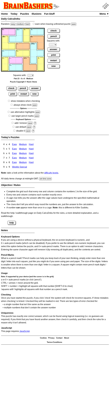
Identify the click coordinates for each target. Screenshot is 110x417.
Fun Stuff (49, 13)
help (11, 223)
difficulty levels (51, 173)
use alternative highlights (22, 112)
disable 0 (20, 131)
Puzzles (24, 13)
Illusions (36, 13)
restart (23, 94)
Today (13, 13)
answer (35, 88)
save (74, 24)
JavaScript (24, 331)
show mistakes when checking (25, 101)
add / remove (20, 123)
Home (4, 13)
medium (20, 24)
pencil (23, 88)
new (34, 94)
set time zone (45, 179)
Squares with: (19, 75)
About (66, 338)
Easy (14, 144)
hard (28, 24)
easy (13, 24)
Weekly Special (19, 167)
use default (20, 127)
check (11, 88)
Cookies (43, 338)
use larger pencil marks (22, 116)
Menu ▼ (104, 13)
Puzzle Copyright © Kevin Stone (23, 82)
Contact (59, 338)
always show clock (22, 105)
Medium (23, 144)
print (12, 94)
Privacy (51, 338)
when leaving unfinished (55, 24)
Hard (31, 144)
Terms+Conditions (54, 342)
